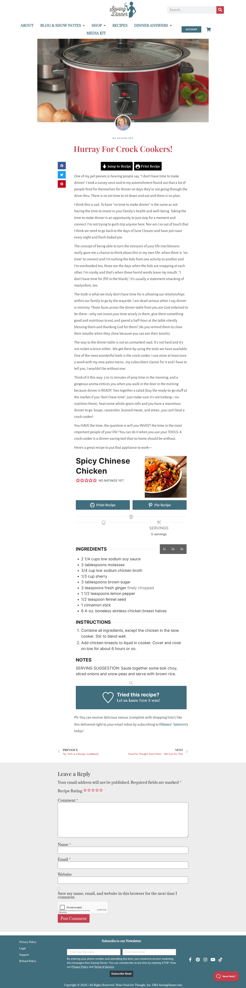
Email (64, 859)
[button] (62, 165)
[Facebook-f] (190, 959)
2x (173, 549)
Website (65, 874)
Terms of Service (104, 966)
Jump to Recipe (119, 166)
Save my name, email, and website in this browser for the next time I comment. (117, 895)
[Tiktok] (220, 959)
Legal (22, 948)
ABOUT (27, 25)
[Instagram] (205, 959)
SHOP (97, 25)
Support (24, 954)
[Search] (220, 10)
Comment (68, 800)
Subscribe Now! (121, 973)
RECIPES (120, 25)
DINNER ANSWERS (151, 25)
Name (64, 844)
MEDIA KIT (96, 33)
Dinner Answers (173, 724)
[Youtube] (213, 959)
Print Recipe (150, 166)
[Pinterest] (198, 959)
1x (164, 549)
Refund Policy (27, 961)
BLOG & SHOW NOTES (60, 25)
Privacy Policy (27, 942)
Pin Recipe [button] (162, 505)
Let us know (127, 700)
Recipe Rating (70, 791)
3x (181, 549)
